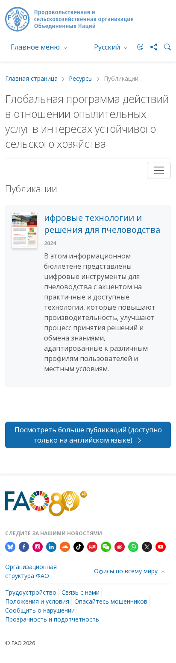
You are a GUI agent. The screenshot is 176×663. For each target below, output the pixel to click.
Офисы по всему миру (126, 571)
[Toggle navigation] (159, 170)
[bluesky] (10, 546)
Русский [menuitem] (108, 47)
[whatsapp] (133, 546)
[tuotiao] (92, 546)
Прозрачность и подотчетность (52, 619)
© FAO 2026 (20, 643)
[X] (147, 546)
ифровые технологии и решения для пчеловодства (102, 223)
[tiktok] (78, 546)
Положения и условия (37, 601)
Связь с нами (81, 592)
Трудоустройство (30, 592)
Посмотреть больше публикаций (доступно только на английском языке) (88, 435)
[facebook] (24, 546)
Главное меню (36, 47)
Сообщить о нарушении (40, 610)
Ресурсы (81, 78)
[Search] (164, 47)
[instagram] (37, 546)
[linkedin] (51, 546)
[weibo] (119, 546)
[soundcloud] (65, 546)
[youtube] (160, 546)
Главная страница (31, 78)
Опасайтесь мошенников (110, 601)
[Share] (150, 47)
